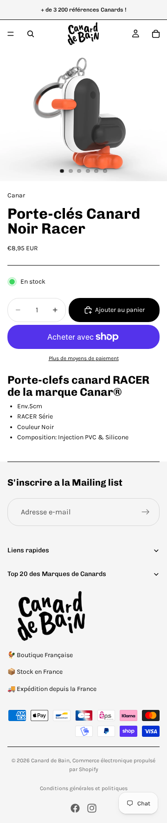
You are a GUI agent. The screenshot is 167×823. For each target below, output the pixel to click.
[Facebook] (75, 808)
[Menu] (10, 33)
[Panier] (156, 34)
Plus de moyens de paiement (84, 358)
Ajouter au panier (120, 310)
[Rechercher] (30, 34)
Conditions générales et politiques (84, 788)
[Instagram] (91, 808)
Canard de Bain (50, 760)
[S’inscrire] (145, 512)
